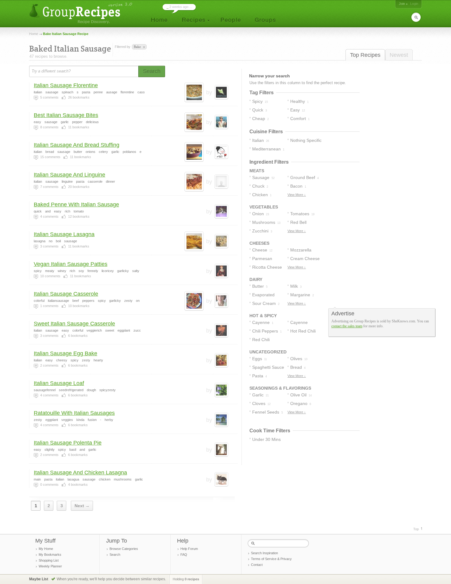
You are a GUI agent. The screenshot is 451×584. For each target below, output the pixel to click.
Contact (257, 564)
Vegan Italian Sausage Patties (70, 264)
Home (33, 34)
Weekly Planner (50, 566)
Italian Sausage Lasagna (64, 234)
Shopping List (49, 560)
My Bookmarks (50, 554)
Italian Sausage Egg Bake (65, 353)
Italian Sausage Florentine (66, 85)
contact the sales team (346, 326)
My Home (46, 549)
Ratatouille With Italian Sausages (74, 413)
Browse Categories (124, 549)
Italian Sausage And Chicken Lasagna (80, 472)
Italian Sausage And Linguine (69, 175)
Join (402, 4)
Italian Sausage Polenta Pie (68, 443)
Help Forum (189, 549)
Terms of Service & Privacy (271, 559)
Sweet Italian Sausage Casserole (74, 324)
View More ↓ (296, 195)
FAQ (183, 554)
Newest (399, 55)
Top (416, 529)
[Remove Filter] (143, 47)
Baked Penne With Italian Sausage (76, 204)
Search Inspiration (264, 553)
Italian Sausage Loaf (59, 383)
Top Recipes (365, 55)
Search (115, 554)
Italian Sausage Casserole (66, 294)
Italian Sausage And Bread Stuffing (76, 145)
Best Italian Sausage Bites (66, 115)
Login (414, 4)
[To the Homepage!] (81, 13)
